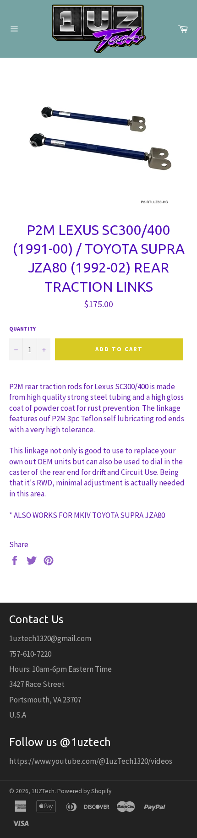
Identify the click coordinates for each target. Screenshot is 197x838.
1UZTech (43, 791)
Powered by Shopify (84, 791)
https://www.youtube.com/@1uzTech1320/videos (90, 761)
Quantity (22, 328)
